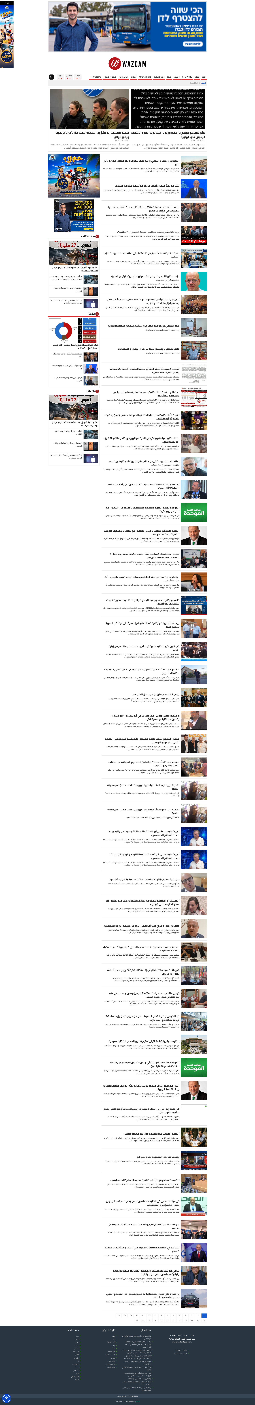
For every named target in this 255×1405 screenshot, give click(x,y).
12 (137, 1315)
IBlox (138, 1401)
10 (149, 1315)
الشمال (77, 1358)
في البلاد (77, 1351)
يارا (79, 1361)
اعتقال (78, 1348)
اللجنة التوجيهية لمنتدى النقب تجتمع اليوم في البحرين (138, 1368)
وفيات (177, 77)
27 (137, 1320)
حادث (78, 1345)
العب (78, 1367)
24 (155, 1320)
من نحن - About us (182, 1353)
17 (198, 1320)
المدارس (77, 1370)
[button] (6, 1398)
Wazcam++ (95, 77)
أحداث (133, 77)
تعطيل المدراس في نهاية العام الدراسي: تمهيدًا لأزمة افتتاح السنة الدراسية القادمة (139, 1357)
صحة (169, 77)
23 (161, 1320)
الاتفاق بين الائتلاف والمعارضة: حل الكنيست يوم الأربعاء (138, 1363)
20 (180, 1320)
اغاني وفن (123, 77)
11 (143, 1315)
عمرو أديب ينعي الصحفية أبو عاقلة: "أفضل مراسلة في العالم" (138, 1383)
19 (186, 1320)
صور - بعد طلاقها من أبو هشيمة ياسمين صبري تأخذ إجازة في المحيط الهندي (139, 1374)
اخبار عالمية (159, 77)
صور (78, 1336)
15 (119, 1315)
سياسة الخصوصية (183, 1350)
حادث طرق (76, 1376)
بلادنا (197, 77)
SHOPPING (187, 77)
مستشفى (77, 1364)
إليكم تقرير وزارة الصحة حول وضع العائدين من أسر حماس (137, 1337)
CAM (78, 1373)
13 (131, 1315)
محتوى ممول (110, 77)
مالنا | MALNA (145, 77)
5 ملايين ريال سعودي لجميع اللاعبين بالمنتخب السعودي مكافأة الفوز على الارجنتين (138, 1351)
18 (192, 1320)
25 (149, 1320)
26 (143, 1320)
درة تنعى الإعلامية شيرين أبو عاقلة (141, 1378)
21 (174, 1320)
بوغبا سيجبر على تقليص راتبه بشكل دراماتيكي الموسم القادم (138, 1389)
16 (204, 1320)
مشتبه (78, 1379)
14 (125, 1315)
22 (167, 1320)
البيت (204, 77)
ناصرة (78, 1339)
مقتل (78, 1354)
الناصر (78, 1342)
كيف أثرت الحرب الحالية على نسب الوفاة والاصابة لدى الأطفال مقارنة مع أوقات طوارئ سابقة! (139, 1344)
